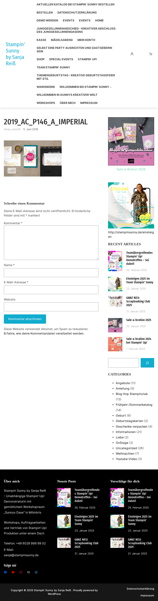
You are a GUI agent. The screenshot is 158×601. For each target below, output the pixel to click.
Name (9, 265)
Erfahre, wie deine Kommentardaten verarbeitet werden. (44, 333)
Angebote (123, 383)
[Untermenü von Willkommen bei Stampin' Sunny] (111, 87)
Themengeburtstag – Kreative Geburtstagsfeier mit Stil (76, 77)
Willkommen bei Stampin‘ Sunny (84, 87)
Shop (41, 59)
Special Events (61, 59)
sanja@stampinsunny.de (21, 555)
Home (99, 20)
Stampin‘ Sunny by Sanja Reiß (53, 590)
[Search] (147, 363)
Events (68, 20)
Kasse (41, 40)
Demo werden (47, 20)
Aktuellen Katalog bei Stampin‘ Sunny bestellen (75, 4)
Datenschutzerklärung (77, 12)
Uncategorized (126, 448)
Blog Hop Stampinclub (132, 394)
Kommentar (13, 223)
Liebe (120, 437)
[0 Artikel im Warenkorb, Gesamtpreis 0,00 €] (150, 53)
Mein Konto (86, 40)
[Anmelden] (132, 53)
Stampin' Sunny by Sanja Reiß (15, 54)
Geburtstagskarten (129, 421)
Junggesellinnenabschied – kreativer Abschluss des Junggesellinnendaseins (76, 30)
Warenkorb (46, 87)
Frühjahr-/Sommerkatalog (134, 405)
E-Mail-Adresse (16, 282)
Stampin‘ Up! (87, 59)
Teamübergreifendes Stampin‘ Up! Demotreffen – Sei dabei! (139, 258)
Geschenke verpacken (131, 426)
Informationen (126, 432)
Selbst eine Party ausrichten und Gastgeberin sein (74, 49)
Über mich (68, 103)
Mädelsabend (62, 40)
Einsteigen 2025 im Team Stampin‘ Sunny (139, 280)
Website (9, 299)
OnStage (122, 443)
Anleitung (122, 388)
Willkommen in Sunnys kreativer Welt (67, 95)
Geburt (121, 415)
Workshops (46, 103)
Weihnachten (125, 453)
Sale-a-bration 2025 (138, 320)
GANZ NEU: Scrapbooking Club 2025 (138, 301)
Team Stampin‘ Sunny (53, 67)
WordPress (54, 593)
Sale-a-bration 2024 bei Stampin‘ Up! (138, 340)
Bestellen (45, 12)
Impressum (88, 103)
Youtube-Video (126, 459)
